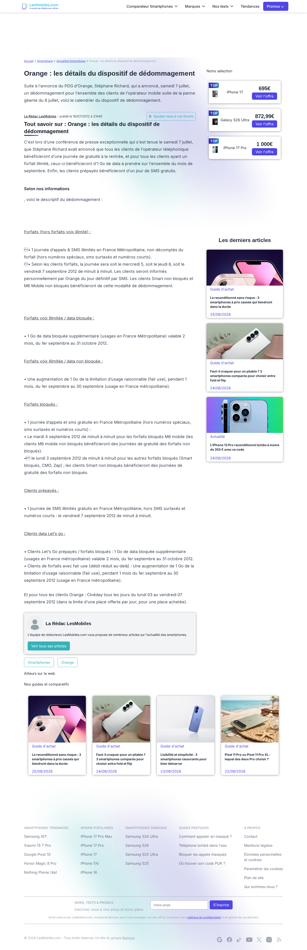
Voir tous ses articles (48, 646)
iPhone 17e (90, 863)
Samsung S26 (137, 845)
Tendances (250, 6)
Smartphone (45, 61)
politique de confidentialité (204, 917)
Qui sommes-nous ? (261, 886)
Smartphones (39, 662)
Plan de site (254, 877)
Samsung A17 (35, 836)
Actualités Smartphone (70, 61)
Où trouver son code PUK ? (202, 863)
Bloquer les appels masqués (202, 854)
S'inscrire (221, 905)
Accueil (28, 61)
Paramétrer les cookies (263, 868)
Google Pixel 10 (37, 854)
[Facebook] (229, 940)
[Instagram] (269, 940)
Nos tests (220, 6)
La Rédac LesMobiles (40, 116)
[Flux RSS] (279, 940)
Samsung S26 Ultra (141, 836)
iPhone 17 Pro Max (96, 836)
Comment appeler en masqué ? (205, 836)
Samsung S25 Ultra (141, 854)
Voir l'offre (265, 96)
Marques (192, 6)
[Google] (220, 940)
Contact (250, 836)
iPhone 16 (89, 872)
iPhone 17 (89, 854)
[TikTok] (239, 940)
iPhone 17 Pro (92, 845)
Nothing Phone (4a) (40, 872)
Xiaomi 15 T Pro (37, 845)
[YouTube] (249, 940)
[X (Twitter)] (259, 940)
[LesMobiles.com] (40, 6)
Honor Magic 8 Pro (40, 863)
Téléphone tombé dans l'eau (203, 845)
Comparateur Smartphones (150, 6)
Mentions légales (258, 845)
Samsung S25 (137, 863)
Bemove (128, 938)
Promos (274, 6)
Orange (67, 662)
